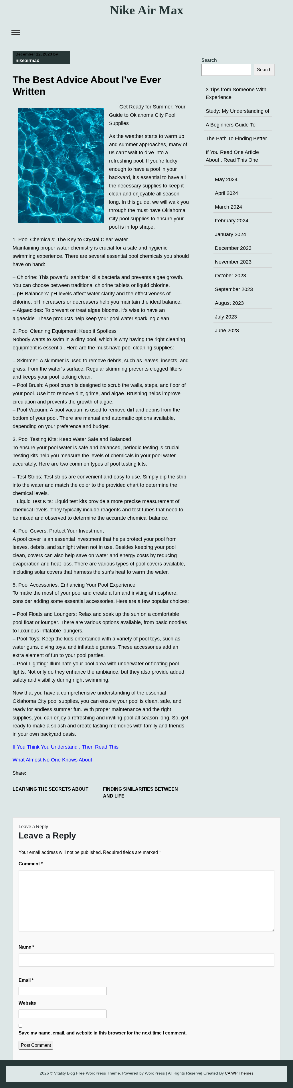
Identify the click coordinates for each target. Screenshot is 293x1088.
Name (26, 947)
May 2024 (226, 179)
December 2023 (233, 248)
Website (27, 1003)
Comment (31, 863)
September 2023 (234, 289)
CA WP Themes (239, 1073)
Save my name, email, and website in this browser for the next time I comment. (103, 1032)
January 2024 (230, 234)
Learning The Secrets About (50, 789)
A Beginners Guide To (231, 125)
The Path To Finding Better (236, 138)
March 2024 (228, 207)
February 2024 (231, 220)
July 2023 (226, 317)
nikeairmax (27, 60)
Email (26, 980)
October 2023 (230, 275)
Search (209, 60)
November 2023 (233, 262)
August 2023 (229, 303)
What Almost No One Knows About (52, 760)
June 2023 (227, 330)
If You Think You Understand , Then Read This (65, 747)
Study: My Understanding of (237, 111)
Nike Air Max (146, 10)
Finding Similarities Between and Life (140, 792)
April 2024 (226, 193)
